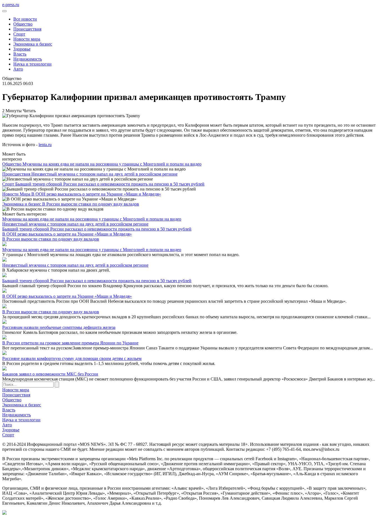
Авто (18, 69)
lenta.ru (45, 144)
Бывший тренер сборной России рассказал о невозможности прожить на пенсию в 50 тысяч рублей (109, 184)
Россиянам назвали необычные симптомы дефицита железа (58, 327)
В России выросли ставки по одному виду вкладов (90, 204)
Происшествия (27, 29)
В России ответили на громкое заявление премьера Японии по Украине (70, 343)
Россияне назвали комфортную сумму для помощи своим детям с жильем (72, 358)
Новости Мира (16, 194)
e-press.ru (10, 4)
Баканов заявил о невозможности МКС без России (50, 374)
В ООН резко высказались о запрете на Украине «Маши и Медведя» (96, 194)
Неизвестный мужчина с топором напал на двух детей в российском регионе (104, 174)
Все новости (25, 19)
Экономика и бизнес (32, 44)
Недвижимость (27, 59)
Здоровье (22, 49)
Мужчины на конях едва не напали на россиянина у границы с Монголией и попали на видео (111, 164)
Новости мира (26, 39)
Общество (22, 24)
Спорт (19, 34)
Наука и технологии (32, 64)
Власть (19, 54)
